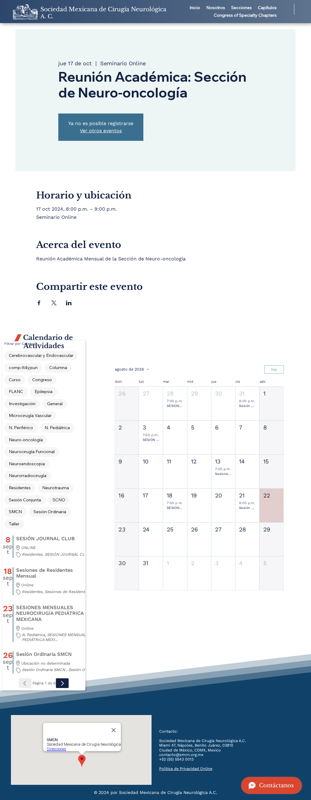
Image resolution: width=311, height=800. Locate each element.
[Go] (62, 683)
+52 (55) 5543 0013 (176, 759)
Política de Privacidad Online (185, 768)
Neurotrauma (55, 487)
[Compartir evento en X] (54, 302)
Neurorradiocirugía (27, 475)
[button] (215, 8)
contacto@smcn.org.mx (181, 754)
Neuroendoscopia (27, 463)
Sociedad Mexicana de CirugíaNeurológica (103, 13)
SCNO (59, 500)
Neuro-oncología (26, 439)
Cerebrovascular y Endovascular (41, 355)
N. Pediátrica (57, 427)
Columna (58, 367)
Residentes (20, 487)
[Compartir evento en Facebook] (39, 302)
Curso (15, 379)
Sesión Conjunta (25, 500)
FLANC (16, 391)
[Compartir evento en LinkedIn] (69, 302)
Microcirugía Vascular (30, 415)
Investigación (22, 403)
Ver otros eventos (101, 131)
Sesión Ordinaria (49, 511)
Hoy (274, 369)
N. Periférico (21, 427)
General (55, 403)
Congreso (42, 379)
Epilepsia (44, 391)
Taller (14, 524)
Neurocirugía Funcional (32, 451)
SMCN (15, 511)
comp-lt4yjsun (23, 367)
